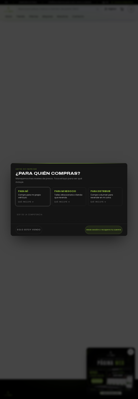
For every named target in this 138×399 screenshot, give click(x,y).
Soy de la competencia (29, 215)
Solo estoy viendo (29, 229)
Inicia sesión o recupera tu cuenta (103, 229)
